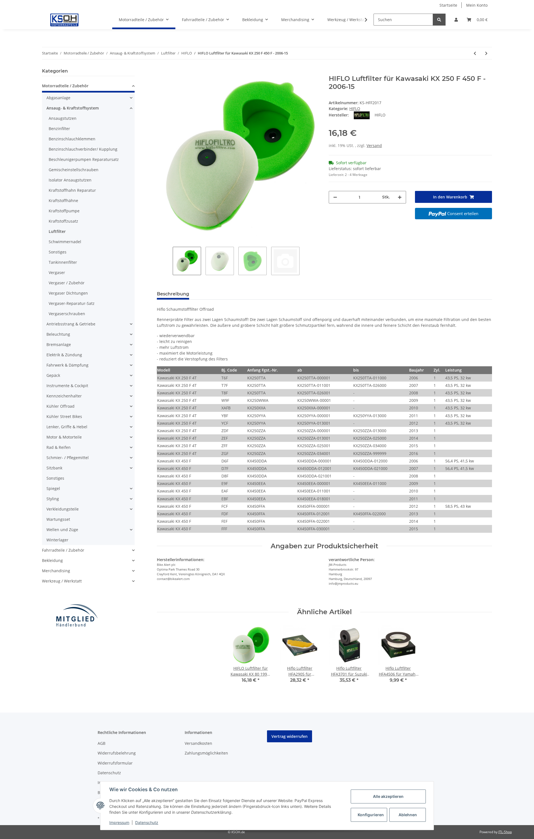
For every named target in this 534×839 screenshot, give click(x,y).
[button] (456, 19)
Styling (52, 498)
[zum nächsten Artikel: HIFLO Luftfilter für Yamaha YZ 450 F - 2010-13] (486, 53)
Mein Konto (477, 5)
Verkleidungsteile (62, 509)
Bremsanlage (58, 344)
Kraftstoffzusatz (63, 221)
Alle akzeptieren (388, 796)
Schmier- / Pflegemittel (67, 457)
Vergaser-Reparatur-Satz (72, 303)
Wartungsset (58, 519)
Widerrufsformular (115, 763)
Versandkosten (198, 743)
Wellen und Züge (62, 529)
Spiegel (53, 488)
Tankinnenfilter (63, 262)
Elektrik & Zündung (64, 354)
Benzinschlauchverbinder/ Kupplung (83, 149)
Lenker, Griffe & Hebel (66, 426)
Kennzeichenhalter (64, 396)
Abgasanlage (58, 97)
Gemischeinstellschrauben (73, 169)
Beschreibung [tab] (173, 294)
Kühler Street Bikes (64, 416)
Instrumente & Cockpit (67, 385)
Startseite (448, 5)
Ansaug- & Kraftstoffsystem (72, 108)
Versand (374, 145)
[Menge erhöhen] (400, 197)
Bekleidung (52, 560)
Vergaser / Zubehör (67, 282)
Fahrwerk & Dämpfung (67, 365)
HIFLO (354, 108)
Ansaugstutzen (62, 118)
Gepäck (53, 375)
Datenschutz (109, 772)
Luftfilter (57, 231)
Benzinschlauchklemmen (72, 138)
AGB (101, 743)
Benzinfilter (59, 128)
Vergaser (57, 272)
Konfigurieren (371, 814)
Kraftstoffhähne (63, 200)
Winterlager (57, 539)
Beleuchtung (58, 334)
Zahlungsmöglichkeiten (206, 753)
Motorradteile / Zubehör (65, 85)
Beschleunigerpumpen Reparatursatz (84, 159)
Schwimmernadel (65, 241)
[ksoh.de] (74, 19)
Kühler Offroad (60, 406)
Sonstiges (57, 252)
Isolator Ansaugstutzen (70, 180)
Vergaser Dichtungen (68, 293)
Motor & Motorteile (64, 437)
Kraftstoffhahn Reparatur (72, 190)
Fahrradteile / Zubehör (63, 550)
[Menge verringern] (335, 197)
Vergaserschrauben (67, 313)
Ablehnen (408, 814)
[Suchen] (439, 20)
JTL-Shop (505, 832)
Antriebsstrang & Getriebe (70, 324)
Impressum (119, 822)
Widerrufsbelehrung (117, 753)
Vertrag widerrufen (289, 736)
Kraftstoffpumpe (64, 210)
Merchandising (56, 570)
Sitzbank (54, 467)
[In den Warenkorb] (161, 72)
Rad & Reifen (58, 447)
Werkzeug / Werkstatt (62, 581)
